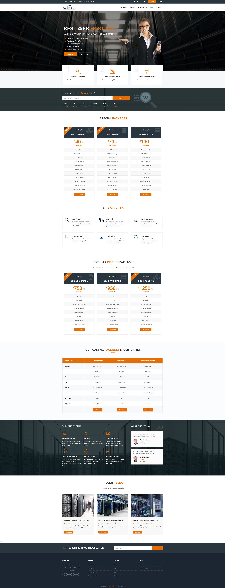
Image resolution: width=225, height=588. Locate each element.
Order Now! (79, 194)
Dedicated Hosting (93, 576)
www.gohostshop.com (71, 570)
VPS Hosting (91, 568)
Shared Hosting (92, 565)
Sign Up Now (85, 54)
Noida (65, 565)
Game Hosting (142, 7)
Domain (132, 7)
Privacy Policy (143, 565)
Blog (151, 7)
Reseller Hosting (92, 572)
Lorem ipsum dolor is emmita (76, 520)
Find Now (121, 98)
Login (160, 1)
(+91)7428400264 (70, 1)
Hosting (123, 7)
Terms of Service (144, 568)
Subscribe (158, 548)
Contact (158, 7)
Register (152, 1)
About (115, 568)
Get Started (70, 54)
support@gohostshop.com (86, 1)
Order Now (97, 409)
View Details (69, 532)
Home (115, 565)
